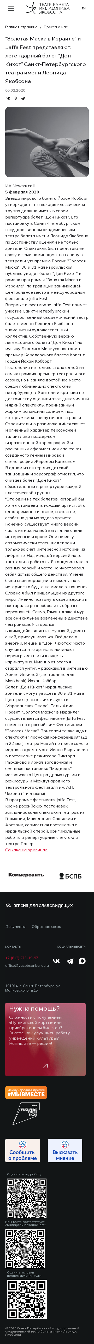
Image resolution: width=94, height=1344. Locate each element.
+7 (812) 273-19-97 (21, 958)
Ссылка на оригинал (26, 849)
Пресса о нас (56, 27)
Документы (15, 926)
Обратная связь (46, 926)
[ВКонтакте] (8, 98)
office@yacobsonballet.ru (27, 965)
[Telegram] (23, 98)
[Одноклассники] (16, 98)
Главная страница (21, 27)
